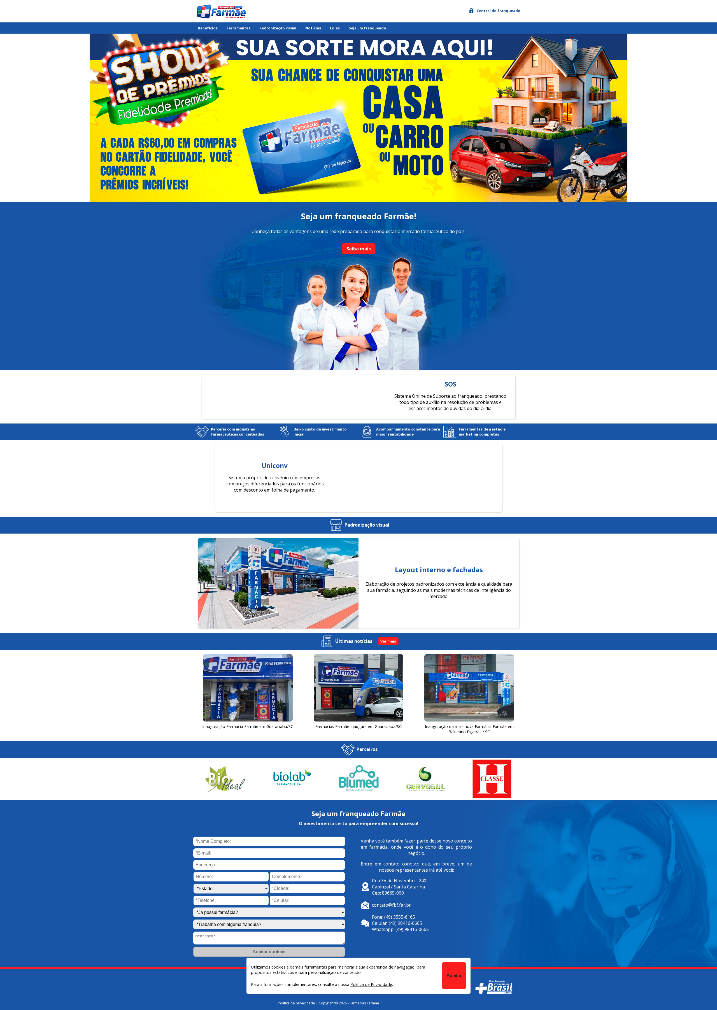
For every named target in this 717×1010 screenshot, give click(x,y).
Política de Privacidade (371, 984)
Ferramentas (238, 28)
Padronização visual (277, 28)
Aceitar (454, 975)
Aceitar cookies (269, 951)
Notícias (313, 28)
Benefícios (208, 28)
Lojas (335, 28)
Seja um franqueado (367, 28)
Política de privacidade (296, 1003)
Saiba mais (358, 249)
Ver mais (388, 641)
